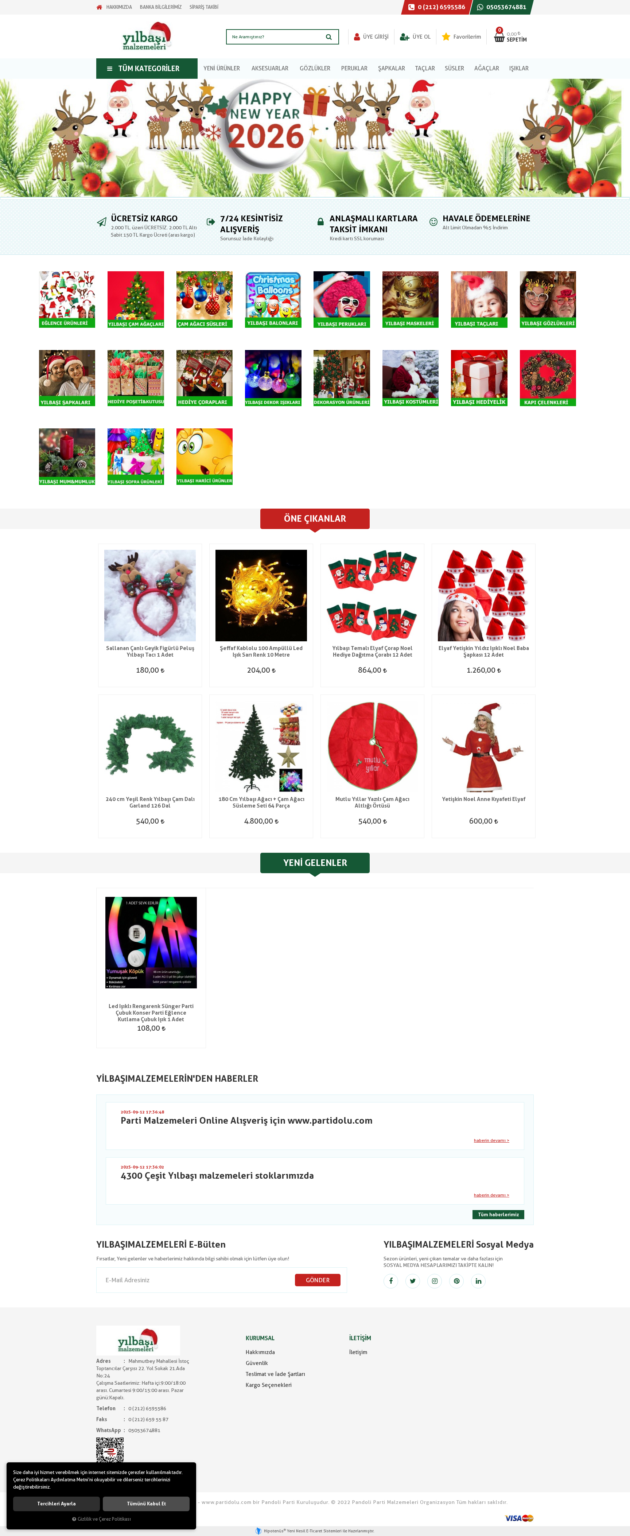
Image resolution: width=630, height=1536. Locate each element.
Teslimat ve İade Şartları (275, 1374)
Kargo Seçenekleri (269, 1385)
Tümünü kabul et (146, 1503)
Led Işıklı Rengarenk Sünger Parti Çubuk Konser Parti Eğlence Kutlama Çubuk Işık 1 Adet (151, 1013)
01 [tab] (315, 198)
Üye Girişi (375, 37)
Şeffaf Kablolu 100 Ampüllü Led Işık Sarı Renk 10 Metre (261, 651)
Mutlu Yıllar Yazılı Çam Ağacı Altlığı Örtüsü (372, 802)
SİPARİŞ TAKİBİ (204, 7)
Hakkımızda (260, 1352)
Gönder (318, 1280)
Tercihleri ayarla (56, 1503)
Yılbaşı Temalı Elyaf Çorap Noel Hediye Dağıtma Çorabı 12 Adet (372, 651)
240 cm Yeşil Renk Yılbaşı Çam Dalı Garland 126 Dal (150, 802)
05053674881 (505, 7)
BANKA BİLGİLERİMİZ (161, 7)
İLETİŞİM (360, 1338)
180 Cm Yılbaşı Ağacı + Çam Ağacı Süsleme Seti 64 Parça (261, 802)
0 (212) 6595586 (440, 7)
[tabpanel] (315, 138)
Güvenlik (257, 1363)
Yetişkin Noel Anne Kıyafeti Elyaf (483, 799)
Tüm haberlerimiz (498, 1214)
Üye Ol (421, 37)
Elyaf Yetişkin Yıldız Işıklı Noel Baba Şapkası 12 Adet (484, 651)
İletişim (358, 1352)
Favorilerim (466, 37)
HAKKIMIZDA (119, 7)
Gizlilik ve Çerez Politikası (104, 1519)
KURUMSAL (260, 1338)
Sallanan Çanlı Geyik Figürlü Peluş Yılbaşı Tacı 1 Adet (150, 651)
